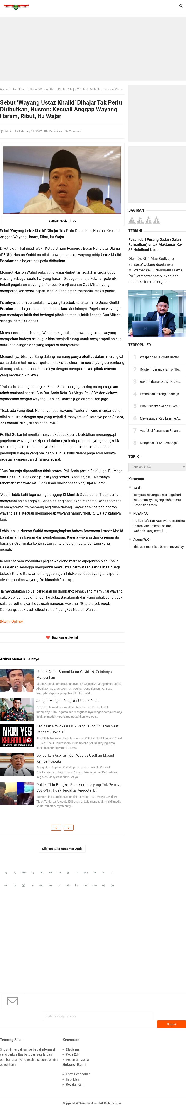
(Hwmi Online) (11, 621)
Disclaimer (73, 1049)
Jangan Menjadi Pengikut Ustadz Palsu (67, 701)
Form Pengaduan (78, 1074)
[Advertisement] (93, 49)
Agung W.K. (141, 539)
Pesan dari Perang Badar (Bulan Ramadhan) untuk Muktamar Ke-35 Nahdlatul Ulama (155, 244)
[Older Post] (69, 828)
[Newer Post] (56, 828)
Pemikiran (56, 131)
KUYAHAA (140, 513)
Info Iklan (72, 1079)
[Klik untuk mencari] (181, 6)
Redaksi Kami (75, 1084)
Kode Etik (72, 1054)
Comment (75, 131)
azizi (136, 487)
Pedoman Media (77, 1059)
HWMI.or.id (93, 1103)
